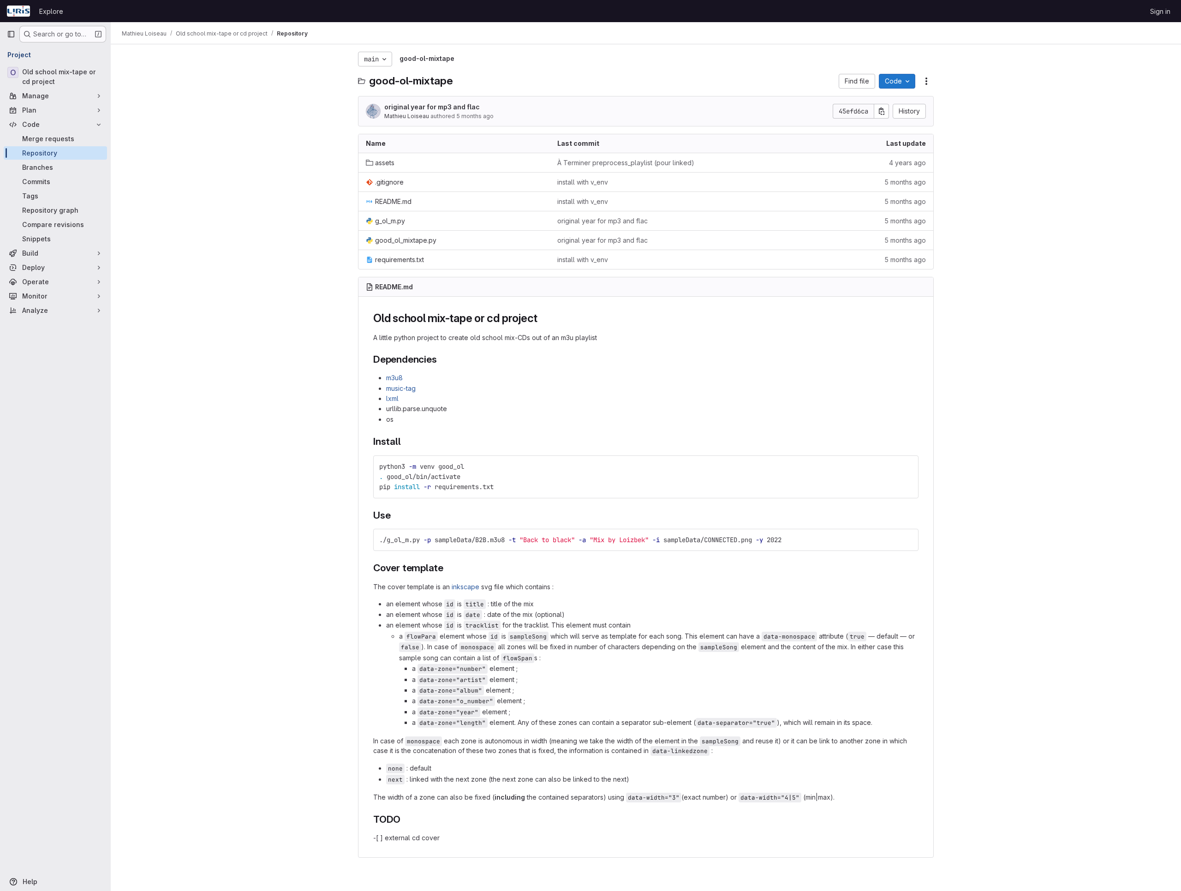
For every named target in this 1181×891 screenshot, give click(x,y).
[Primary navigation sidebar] (11, 34)
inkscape (465, 587)
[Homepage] (18, 11)
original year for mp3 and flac (432, 107)
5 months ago (475, 116)
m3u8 (394, 378)
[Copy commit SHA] (881, 111)
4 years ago (907, 163)
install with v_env (582, 182)
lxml (392, 398)
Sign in (1160, 11)
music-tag (401, 388)
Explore (51, 11)
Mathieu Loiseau (406, 116)
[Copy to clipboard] (907, 466)
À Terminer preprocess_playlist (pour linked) (625, 163)
